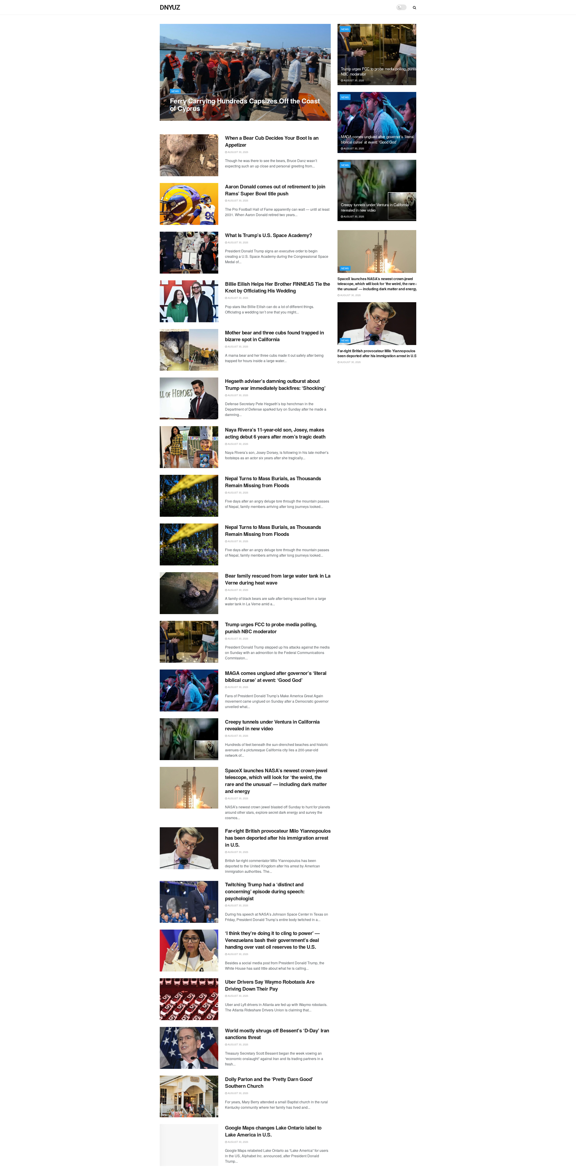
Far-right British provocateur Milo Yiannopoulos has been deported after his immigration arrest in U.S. (278, 837)
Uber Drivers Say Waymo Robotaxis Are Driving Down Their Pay (269, 985)
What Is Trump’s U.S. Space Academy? (268, 235)
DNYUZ (170, 7)
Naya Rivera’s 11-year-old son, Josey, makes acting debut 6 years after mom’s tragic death (275, 433)
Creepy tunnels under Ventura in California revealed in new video (272, 725)
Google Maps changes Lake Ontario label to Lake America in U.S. (273, 1131)
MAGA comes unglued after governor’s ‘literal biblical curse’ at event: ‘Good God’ (275, 676)
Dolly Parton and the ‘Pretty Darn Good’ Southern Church (269, 1082)
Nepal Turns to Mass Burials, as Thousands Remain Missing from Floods (273, 482)
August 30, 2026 (182, 117)
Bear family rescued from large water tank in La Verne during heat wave (277, 579)
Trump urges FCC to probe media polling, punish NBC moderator (271, 628)
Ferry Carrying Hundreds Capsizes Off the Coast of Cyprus (245, 104)
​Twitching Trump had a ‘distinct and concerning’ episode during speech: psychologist (265, 891)
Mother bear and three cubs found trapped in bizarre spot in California (274, 336)
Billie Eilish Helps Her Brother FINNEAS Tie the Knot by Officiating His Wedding (277, 287)
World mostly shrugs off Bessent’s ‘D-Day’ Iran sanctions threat (277, 1034)
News (175, 91)
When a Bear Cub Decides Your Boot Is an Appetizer (272, 141)
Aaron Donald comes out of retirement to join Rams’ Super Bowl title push (275, 190)
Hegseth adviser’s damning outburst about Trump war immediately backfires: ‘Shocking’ (275, 384)
